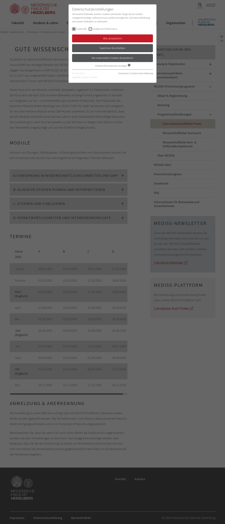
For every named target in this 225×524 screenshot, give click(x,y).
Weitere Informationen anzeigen (111, 65)
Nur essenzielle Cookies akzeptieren (112, 58)
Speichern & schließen (112, 48)
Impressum (124, 73)
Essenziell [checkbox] (81, 28)
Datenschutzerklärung (142, 73)
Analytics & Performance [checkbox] (105, 28)
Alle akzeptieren (112, 38)
